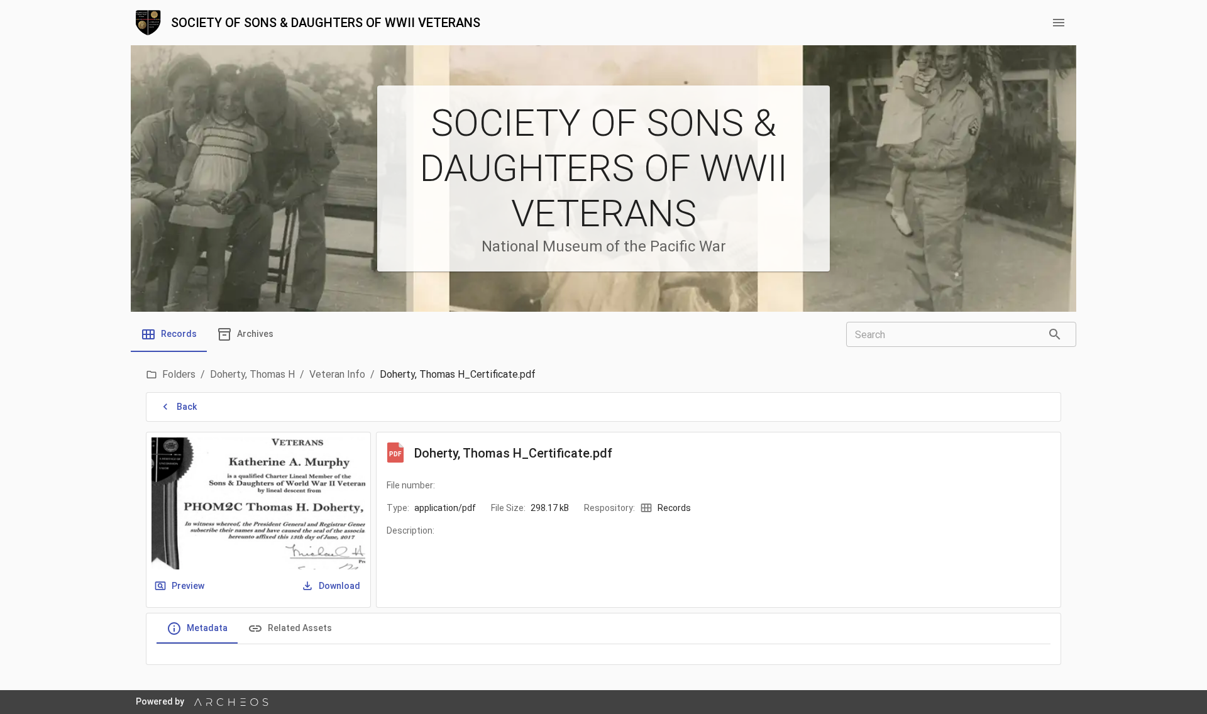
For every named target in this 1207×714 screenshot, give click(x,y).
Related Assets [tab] (300, 628)
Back (187, 407)
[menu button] (1058, 22)
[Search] (1054, 334)
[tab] (169, 334)
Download (339, 586)
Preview (188, 586)
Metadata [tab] (207, 628)
